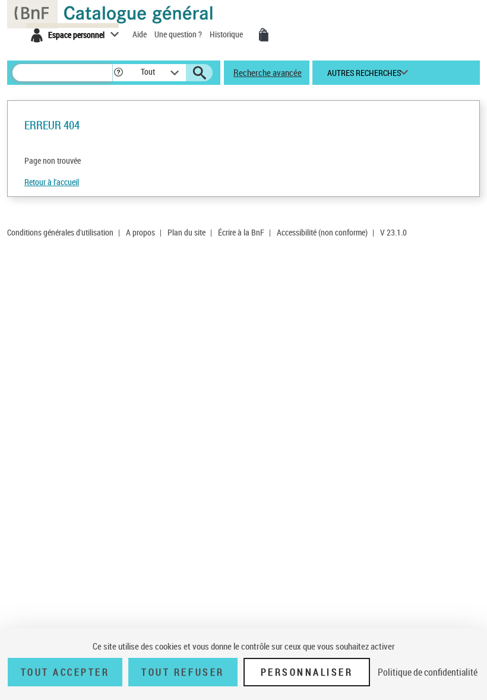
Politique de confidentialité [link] (427, 672)
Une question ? (179, 34)
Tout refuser (182, 672)
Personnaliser (307, 672)
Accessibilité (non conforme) (322, 232)
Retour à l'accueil (51, 181)
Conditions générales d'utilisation (60, 232)
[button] (118, 72)
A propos (140, 232)
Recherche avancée (267, 72)
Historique (227, 34)
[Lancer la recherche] (199, 73)
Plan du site (186, 232)
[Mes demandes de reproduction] (264, 35)
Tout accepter (65, 672)
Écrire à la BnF (241, 232)
